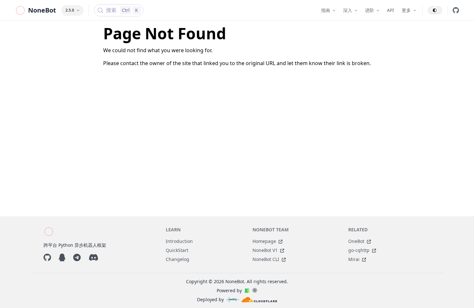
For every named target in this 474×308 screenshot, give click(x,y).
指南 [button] (325, 10)
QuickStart (177, 250)
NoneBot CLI (265, 259)
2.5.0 (69, 10)
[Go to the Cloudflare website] (259, 299)
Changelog (177, 259)
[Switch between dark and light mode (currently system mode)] (435, 10)
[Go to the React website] (254, 290)
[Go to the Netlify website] (232, 299)
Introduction (179, 241)
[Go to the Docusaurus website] (247, 290)
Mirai (354, 259)
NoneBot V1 (265, 250)
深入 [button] (347, 10)
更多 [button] (406, 10)
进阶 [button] (369, 10)
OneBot (356, 241)
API (390, 10)
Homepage (264, 241)
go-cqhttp (359, 250)
